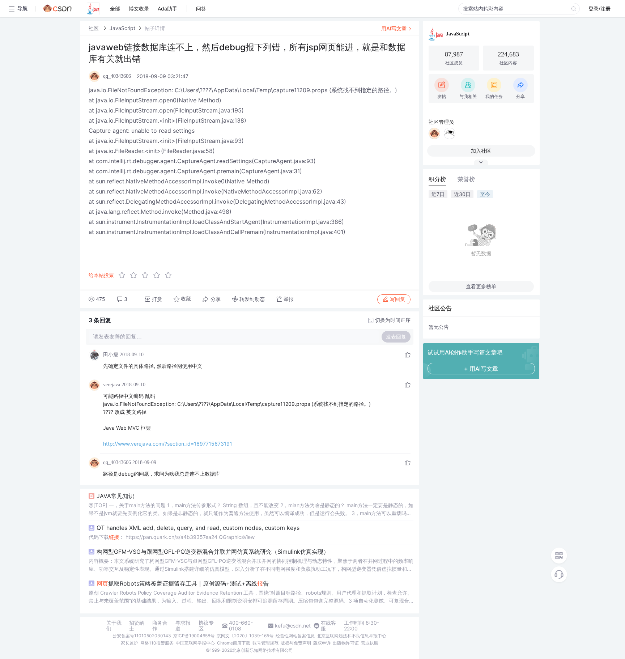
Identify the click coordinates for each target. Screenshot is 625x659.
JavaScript (122, 28)
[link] (94, 28)
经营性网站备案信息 (295, 635)
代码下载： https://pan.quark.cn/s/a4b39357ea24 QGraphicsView (172, 537)
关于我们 (114, 626)
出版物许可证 (346, 643)
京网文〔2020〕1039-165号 (245, 635)
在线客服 (328, 626)
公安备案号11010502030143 (141, 635)
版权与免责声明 (296, 643)
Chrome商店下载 (233, 643)
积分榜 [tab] (437, 179)
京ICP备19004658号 (193, 635)
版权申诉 (322, 643)
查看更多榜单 (481, 286)
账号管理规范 (265, 643)
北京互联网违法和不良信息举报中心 (351, 635)
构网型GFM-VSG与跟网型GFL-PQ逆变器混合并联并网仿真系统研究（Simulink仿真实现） (213, 551)
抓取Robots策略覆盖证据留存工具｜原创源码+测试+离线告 (183, 583)
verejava (111, 384)
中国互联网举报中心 (195, 643)
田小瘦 (110, 354)
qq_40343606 (117, 462)
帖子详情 (155, 28)
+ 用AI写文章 (481, 368)
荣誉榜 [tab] (466, 179)
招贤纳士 (136, 626)
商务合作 (159, 626)
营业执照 (369, 643)
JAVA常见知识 (115, 495)
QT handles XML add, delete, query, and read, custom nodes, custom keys (198, 527)
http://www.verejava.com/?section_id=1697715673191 (167, 444)
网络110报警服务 (157, 643)
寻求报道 (183, 626)
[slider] (147, 275)
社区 (94, 28)
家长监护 (129, 643)
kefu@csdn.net (293, 626)
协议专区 (206, 626)
